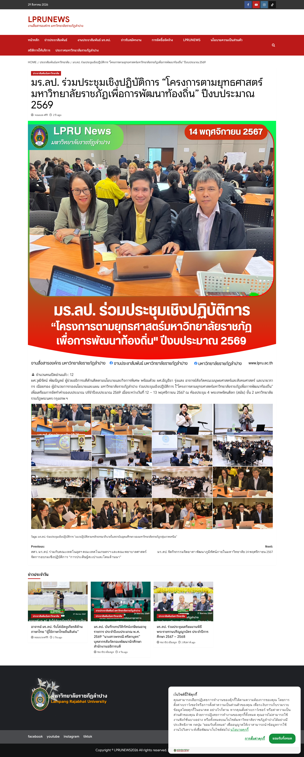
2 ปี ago (57, 114)
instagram (71, 736)
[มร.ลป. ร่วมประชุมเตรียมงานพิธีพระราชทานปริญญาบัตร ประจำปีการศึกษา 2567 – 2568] (183, 602)
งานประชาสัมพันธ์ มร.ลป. (94, 40)
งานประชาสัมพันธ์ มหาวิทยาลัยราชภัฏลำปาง (118, 610)
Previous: (89, 551)
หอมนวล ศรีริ (41, 114)
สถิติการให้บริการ (39, 50)
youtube (53, 736)
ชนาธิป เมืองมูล (105, 652)
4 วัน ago (123, 652)
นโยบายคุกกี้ (239, 729)
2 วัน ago (57, 637)
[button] (273, 45)
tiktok (87, 736)
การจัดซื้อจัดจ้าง (162, 40)
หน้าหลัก (33, 40)
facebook (35, 736)
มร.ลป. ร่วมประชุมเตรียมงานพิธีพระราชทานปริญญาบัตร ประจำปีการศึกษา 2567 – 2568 (182, 632)
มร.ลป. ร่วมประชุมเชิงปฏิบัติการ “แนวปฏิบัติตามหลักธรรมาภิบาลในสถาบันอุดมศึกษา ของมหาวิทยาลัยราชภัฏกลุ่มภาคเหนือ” (107, 536)
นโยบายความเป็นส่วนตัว (226, 40)
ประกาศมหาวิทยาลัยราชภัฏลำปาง (77, 50)
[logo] (69, 696)
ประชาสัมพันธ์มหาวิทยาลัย (46, 73)
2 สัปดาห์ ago (188, 642)
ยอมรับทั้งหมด (282, 738)
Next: (215, 549)
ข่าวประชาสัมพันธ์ (55, 40)
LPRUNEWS (49, 19)
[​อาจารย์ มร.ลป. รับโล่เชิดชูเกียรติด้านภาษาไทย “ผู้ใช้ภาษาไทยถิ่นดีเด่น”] (58, 602)
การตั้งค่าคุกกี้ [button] (255, 738)
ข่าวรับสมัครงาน (131, 40)
